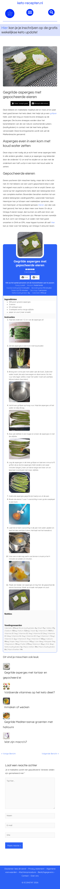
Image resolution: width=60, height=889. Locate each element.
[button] (29, 12)
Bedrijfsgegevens (46, 872)
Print (26, 277)
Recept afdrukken (41, 103)
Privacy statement (36, 868)
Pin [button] (36, 277)
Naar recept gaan (21, 103)
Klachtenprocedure (27, 872)
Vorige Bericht (8, 753)
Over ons (35, 876)
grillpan (53, 113)
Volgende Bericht (50, 753)
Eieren (42, 205)
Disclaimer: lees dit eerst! (15, 868)
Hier (4, 28)
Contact (25, 876)
